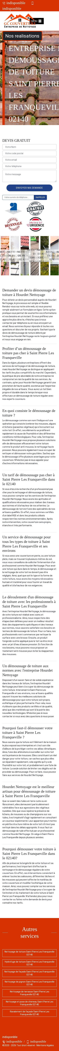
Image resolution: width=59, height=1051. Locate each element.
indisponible (15, 3)
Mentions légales (45, 1045)
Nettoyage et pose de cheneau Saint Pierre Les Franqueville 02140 (29, 1003)
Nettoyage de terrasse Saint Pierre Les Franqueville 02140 (29, 993)
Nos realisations (22, 36)
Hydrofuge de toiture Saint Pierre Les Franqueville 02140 (29, 963)
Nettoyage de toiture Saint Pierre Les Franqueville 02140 (29, 953)
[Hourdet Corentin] (20, 21)
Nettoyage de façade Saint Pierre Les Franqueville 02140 (29, 973)
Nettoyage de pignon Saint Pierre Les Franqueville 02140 (29, 983)
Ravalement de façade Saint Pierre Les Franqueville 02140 (29, 1013)
